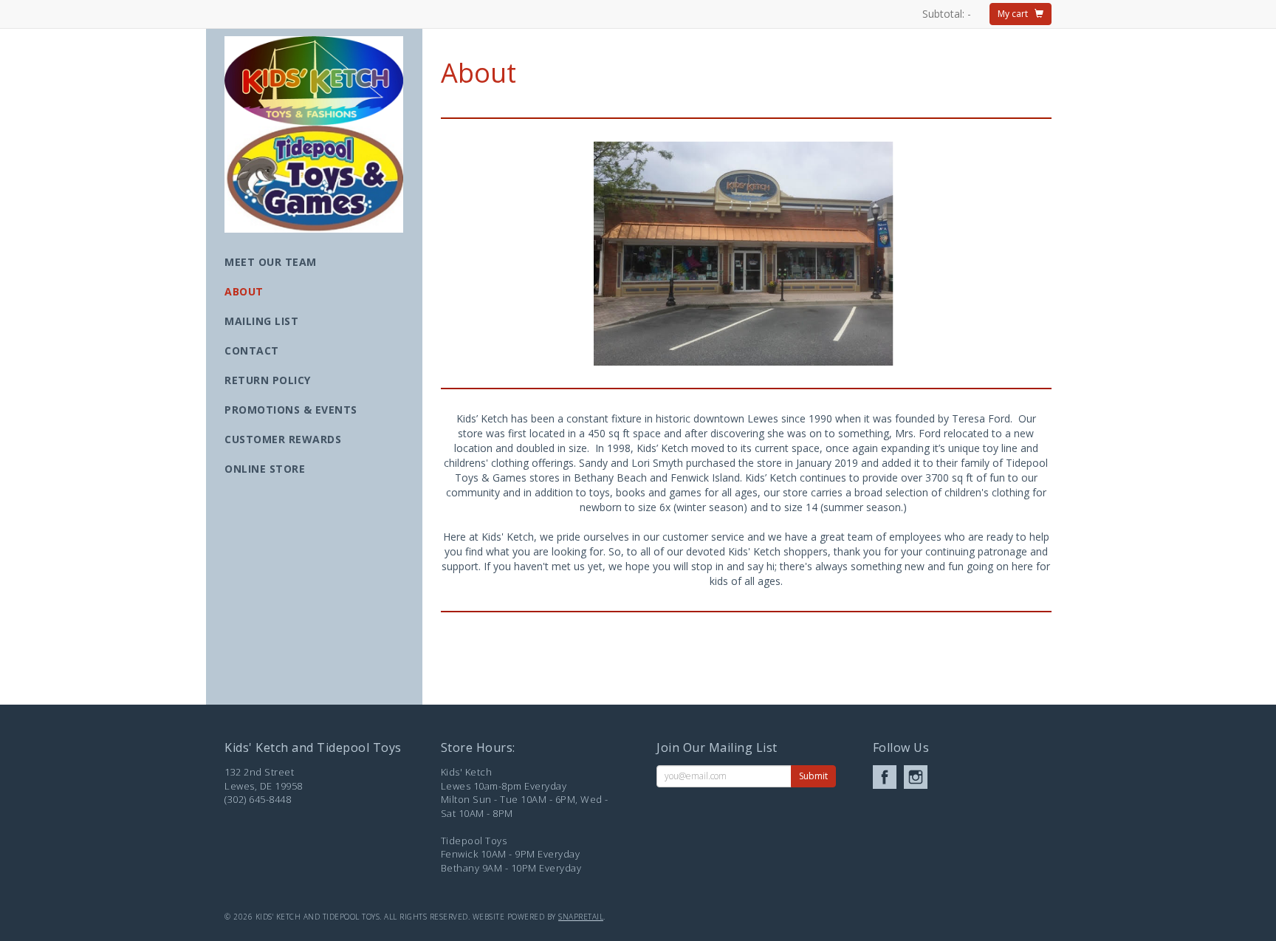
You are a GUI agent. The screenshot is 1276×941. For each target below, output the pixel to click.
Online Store (264, 469)
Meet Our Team (270, 262)
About (244, 291)
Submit (813, 776)
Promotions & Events (290, 410)
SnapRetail (580, 916)
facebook (884, 777)
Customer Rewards (282, 439)
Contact (251, 350)
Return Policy (267, 380)
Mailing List (261, 321)
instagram (915, 777)
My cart (1016, 13)
